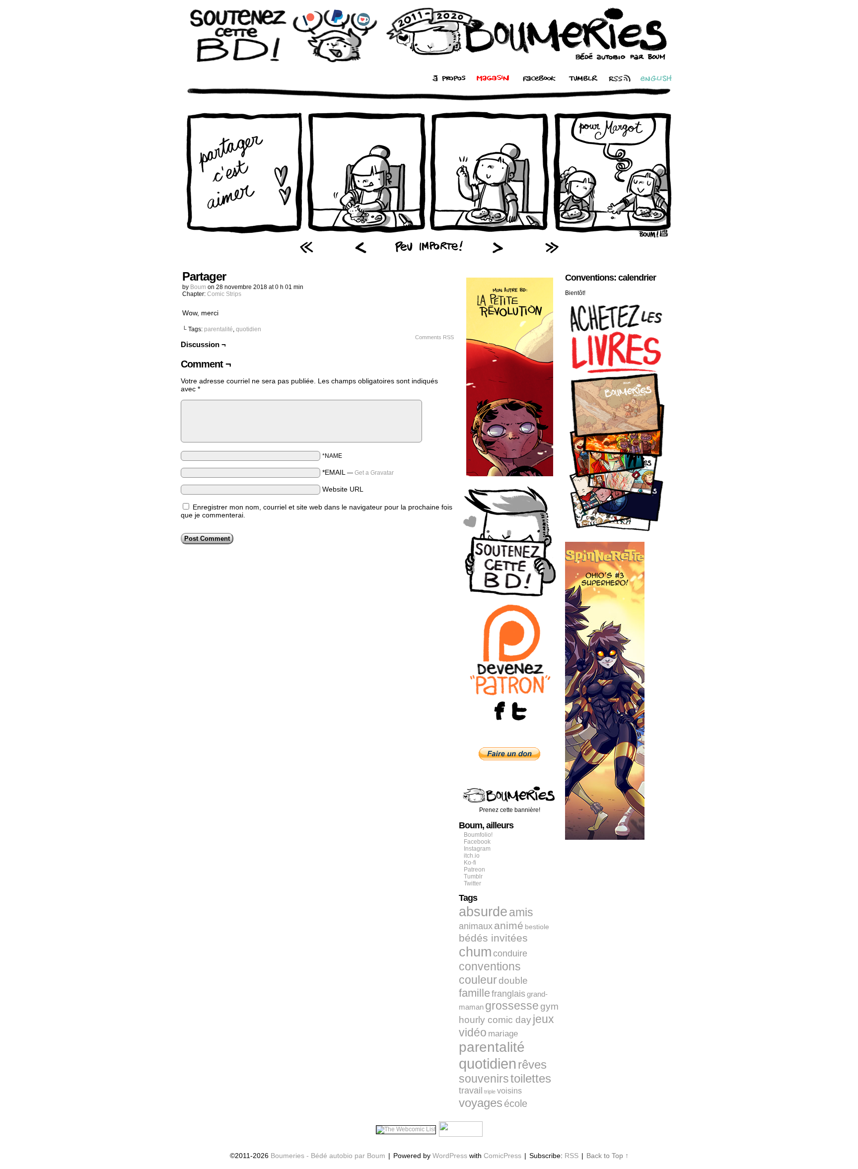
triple (490, 1092)
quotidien (248, 329)
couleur (478, 979)
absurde (483, 911)
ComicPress (502, 1156)
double (513, 980)
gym (549, 1006)
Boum (198, 287)
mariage (503, 1033)
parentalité (218, 329)
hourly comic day (495, 1020)
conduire (510, 953)
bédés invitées (493, 938)
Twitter (472, 883)
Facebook (477, 841)
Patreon (474, 869)
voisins (509, 1090)
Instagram (477, 848)
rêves (532, 1064)
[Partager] (429, 236)
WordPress (449, 1156)
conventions (490, 966)
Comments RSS (434, 337)
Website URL (342, 489)
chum (475, 952)
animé (508, 926)
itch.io (472, 855)
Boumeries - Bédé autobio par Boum (328, 1156)
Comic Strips (224, 294)
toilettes (530, 1078)
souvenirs (484, 1078)
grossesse (512, 1006)
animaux (476, 926)
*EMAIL (358, 472)
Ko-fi (470, 862)
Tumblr (473, 876)
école (515, 1103)
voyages (480, 1102)
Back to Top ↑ (607, 1156)
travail (471, 1091)
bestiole (537, 927)
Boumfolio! (478, 834)
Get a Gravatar (374, 472)
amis (521, 912)
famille (474, 993)
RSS (571, 1156)
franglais (508, 993)
